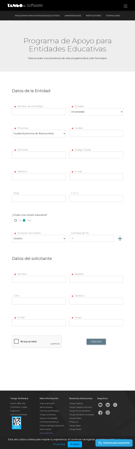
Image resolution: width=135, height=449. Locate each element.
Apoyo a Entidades (48, 418)
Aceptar (74, 444)
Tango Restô (75, 418)
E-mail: (78, 171)
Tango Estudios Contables (81, 414)
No (29, 220)
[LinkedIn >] (108, 407)
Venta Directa (46, 407)
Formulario (113, 15)
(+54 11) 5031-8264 (18, 414)
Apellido (79, 274)
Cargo (77, 317)
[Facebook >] (100, 415)
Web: (17, 193)
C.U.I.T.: (75, 193)
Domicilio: (22, 149)
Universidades (73, 15)
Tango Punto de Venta (80, 410)
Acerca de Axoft (47, 403)
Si (20, 220)
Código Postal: (82, 149)
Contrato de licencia (49, 422)
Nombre (22, 274)
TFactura (73, 422)
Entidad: (79, 106)
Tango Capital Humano (80, 407)
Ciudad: (78, 128)
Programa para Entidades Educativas (37, 15)
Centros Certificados (49, 410)
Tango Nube (75, 429)
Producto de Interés (29, 233)
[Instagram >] (108, 415)
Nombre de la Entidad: (30, 106)
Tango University (48, 414)
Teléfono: (22, 171)
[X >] (115, 407)
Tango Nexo (75, 425)
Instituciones (93, 15)
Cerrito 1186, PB (17, 403)
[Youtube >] (100, 407)
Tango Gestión (76, 403)
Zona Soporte (46, 433)
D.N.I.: (17, 295)
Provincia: (22, 128)
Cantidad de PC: (80, 233)
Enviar (96, 341)
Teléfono (79, 295)
